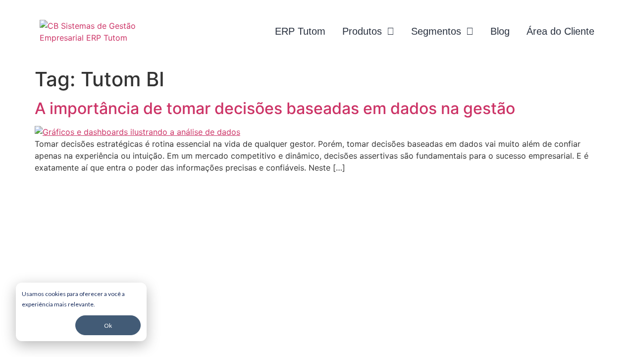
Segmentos (436, 31)
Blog (500, 31)
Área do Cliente (560, 31)
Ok (108, 325)
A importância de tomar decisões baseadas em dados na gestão (275, 108)
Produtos (362, 31)
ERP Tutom (300, 31)
